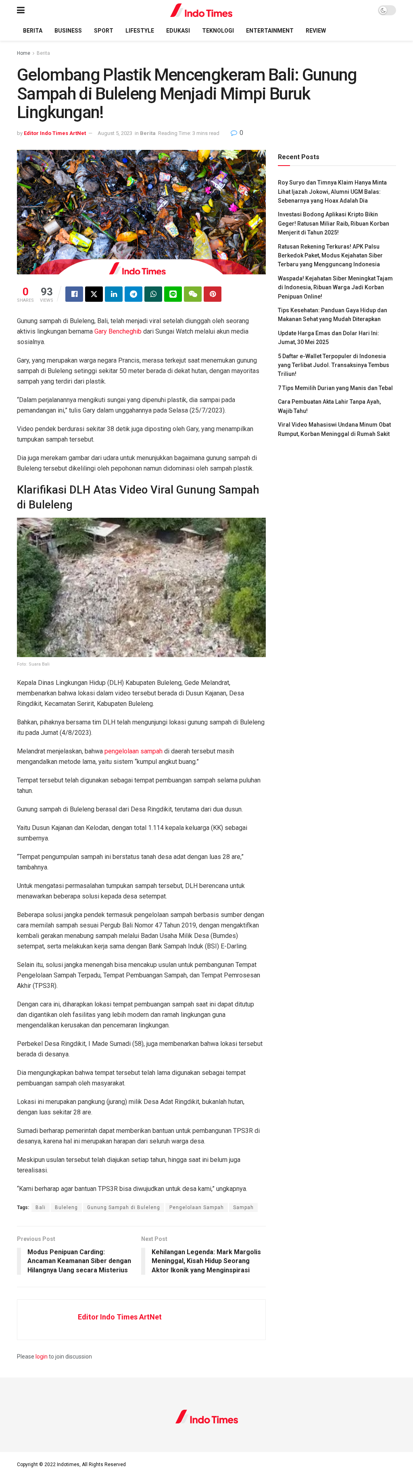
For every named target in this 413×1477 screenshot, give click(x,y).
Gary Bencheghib (118, 331)
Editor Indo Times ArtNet (55, 133)
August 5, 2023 (115, 133)
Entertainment (270, 30)
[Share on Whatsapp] (153, 294)
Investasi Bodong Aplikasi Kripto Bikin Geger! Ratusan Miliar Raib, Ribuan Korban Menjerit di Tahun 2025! (333, 223)
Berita (32, 30)
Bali (40, 1207)
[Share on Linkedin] (114, 294)
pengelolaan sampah (133, 751)
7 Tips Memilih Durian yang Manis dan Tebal (335, 388)
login (41, 1356)
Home (23, 53)
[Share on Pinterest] (212, 294)
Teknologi (218, 30)
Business (68, 30)
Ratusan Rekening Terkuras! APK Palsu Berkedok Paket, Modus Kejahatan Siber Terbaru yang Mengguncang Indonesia (330, 255)
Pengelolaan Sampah (196, 1207)
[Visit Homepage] (201, 10)
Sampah (243, 1207)
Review (316, 30)
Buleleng (66, 1207)
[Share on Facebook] (74, 294)
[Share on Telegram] (133, 294)
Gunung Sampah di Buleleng (123, 1207)
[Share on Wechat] (193, 294)
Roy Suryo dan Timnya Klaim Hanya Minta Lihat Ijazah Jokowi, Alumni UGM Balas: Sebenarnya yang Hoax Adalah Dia (332, 191)
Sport (103, 30)
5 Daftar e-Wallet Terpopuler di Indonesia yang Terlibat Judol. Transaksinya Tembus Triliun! (333, 365)
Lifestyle (139, 30)
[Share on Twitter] (94, 294)
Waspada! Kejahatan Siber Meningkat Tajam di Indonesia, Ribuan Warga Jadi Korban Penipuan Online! (335, 287)
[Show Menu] (21, 10)
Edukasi (178, 30)
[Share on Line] (173, 294)
